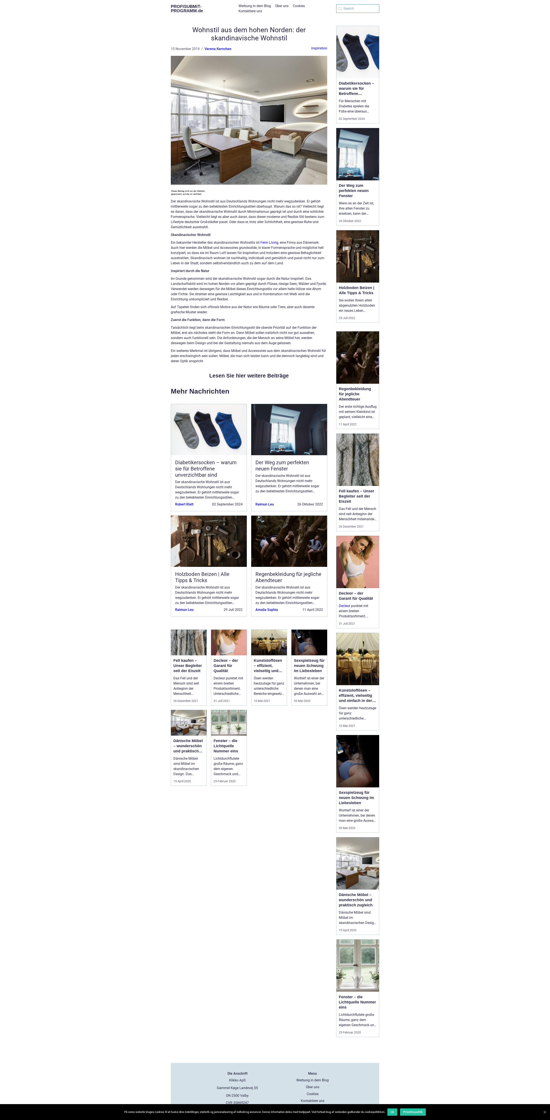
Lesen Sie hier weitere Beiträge (249, 376)
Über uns (282, 6)
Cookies (299, 6)
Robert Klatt (184, 504)
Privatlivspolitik (413, 1112)
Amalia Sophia (266, 610)
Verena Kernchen (218, 49)
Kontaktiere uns (250, 11)
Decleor (344, 606)
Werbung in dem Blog (254, 6)
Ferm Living (269, 242)
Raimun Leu (264, 504)
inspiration (319, 48)
